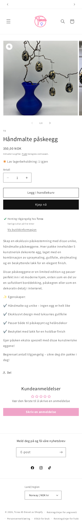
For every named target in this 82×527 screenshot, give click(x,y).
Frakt (24, 153)
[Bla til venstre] (32, 123)
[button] (8, 21)
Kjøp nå (41, 204)
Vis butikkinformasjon (22, 229)
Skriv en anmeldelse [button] (41, 412)
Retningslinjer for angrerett (62, 512)
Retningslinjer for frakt (66, 518)
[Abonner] (61, 452)
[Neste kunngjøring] (74, 4)
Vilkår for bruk (42, 518)
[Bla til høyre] (50, 123)
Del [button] (9, 372)
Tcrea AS (18, 511)
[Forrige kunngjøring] (7, 4)
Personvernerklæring (18, 518)
